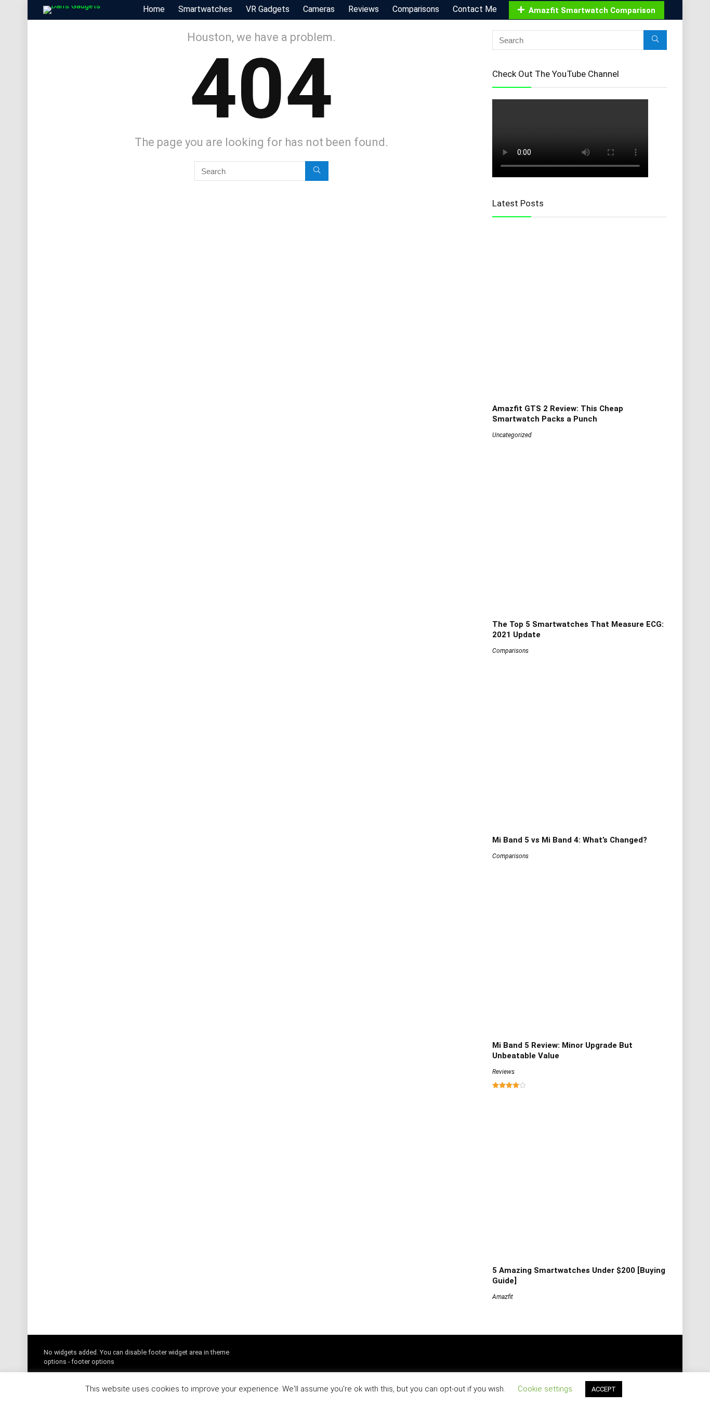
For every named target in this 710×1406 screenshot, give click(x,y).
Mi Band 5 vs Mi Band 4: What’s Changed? (569, 840)
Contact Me (475, 9)
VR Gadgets (268, 9)
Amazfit (502, 1296)
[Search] (316, 171)
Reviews (363, 9)
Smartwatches (205, 9)
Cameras (319, 9)
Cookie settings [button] (545, 1389)
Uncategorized (512, 435)
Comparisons (415, 9)
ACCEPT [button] (603, 1389)
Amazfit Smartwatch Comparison (592, 10)
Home (154, 9)
